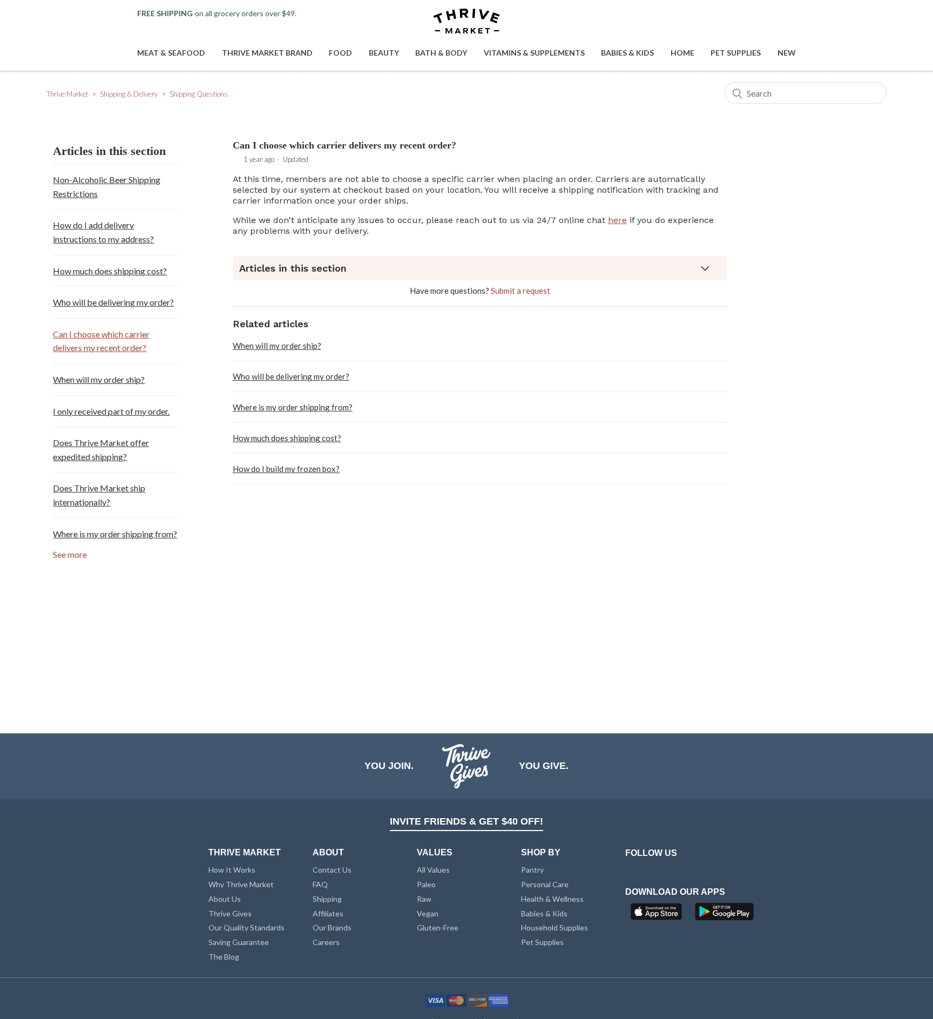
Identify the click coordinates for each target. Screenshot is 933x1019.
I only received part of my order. (111, 411)
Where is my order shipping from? (115, 534)
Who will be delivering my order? (113, 302)
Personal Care (545, 884)
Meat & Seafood (171, 52)
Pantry (532, 869)
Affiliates (328, 913)
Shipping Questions (199, 94)
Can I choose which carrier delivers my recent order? (101, 341)
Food (340, 52)
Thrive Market (67, 94)
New (787, 52)
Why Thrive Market (241, 884)
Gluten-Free (437, 927)
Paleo (426, 884)
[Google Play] (724, 915)
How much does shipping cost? (110, 271)
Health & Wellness (552, 898)
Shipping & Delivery (129, 94)
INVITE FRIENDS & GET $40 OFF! (466, 821)
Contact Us (332, 869)
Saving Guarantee (238, 942)
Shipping (327, 898)
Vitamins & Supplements (534, 52)
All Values (433, 869)
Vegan (427, 913)
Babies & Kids (627, 52)
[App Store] (657, 915)
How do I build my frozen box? (286, 469)
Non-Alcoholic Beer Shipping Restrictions (106, 186)
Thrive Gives (230, 913)
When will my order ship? (99, 379)
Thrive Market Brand (267, 52)
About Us (224, 898)
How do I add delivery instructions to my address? (103, 232)
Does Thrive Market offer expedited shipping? (101, 449)
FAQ (320, 884)
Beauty (384, 52)
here (617, 220)
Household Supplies (554, 927)
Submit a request (520, 290)
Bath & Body (441, 52)
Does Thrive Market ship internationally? (99, 495)
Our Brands (332, 927)
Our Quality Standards (246, 927)
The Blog (223, 956)
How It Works (231, 869)
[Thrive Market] (466, 22)
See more (70, 554)
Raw (424, 898)
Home (682, 52)
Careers (326, 942)
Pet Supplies (736, 52)
